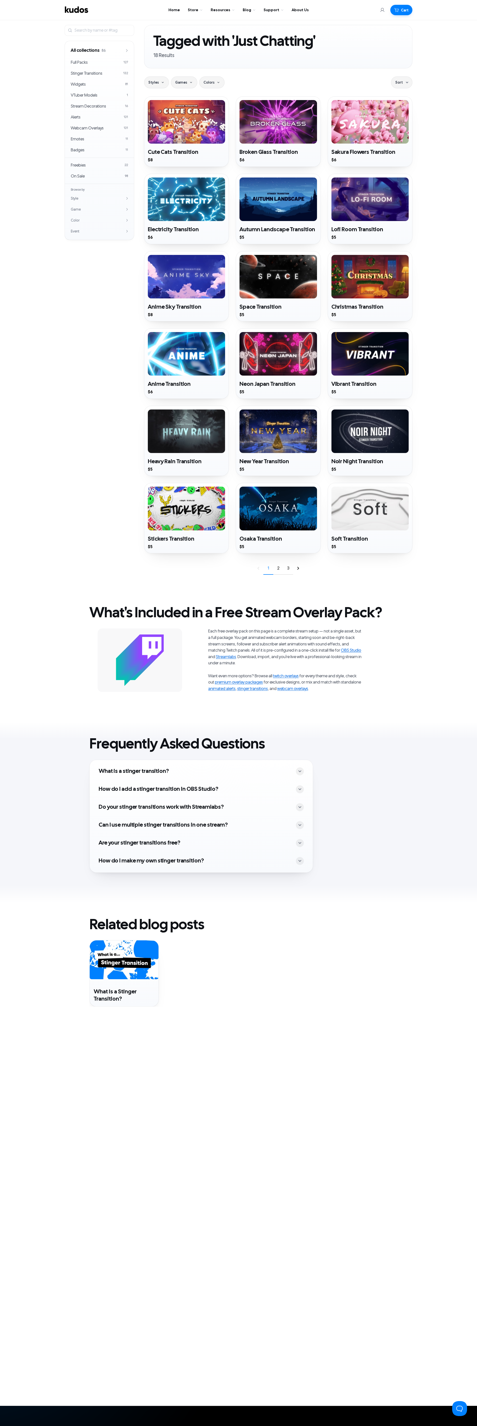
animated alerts (222, 688)
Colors (208, 82)
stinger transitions (252, 688)
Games (181, 82)
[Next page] (298, 568)
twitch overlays (286, 676)
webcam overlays (292, 688)
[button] (401, 10)
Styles (153, 82)
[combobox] (103, 30)
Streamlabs (226, 657)
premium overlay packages (239, 682)
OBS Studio (351, 650)
